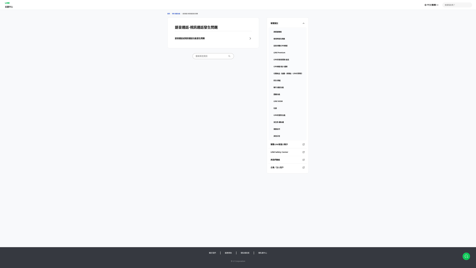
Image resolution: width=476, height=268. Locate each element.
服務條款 (228, 253)
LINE (7, 3)
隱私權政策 (245, 253)
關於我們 (212, 253)
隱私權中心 (262, 253)
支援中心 (9, 6)
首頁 (168, 14)
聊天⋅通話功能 (176, 14)
